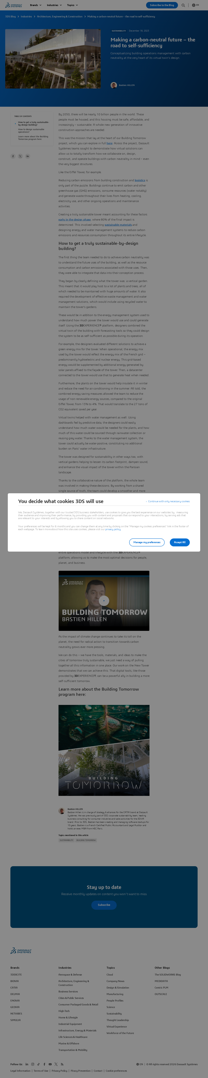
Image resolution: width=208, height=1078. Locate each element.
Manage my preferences (146, 542)
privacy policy (113, 529)
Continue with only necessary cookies (169, 501)
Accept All (180, 542)
